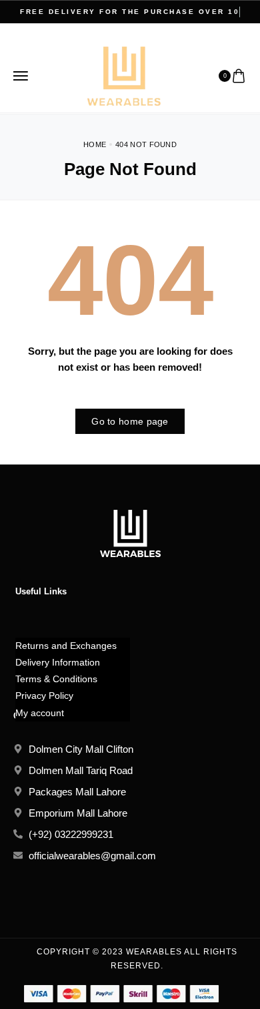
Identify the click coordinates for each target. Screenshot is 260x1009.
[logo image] (124, 75)
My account (39, 712)
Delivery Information (57, 662)
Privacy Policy (44, 695)
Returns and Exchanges (66, 645)
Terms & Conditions (56, 679)
